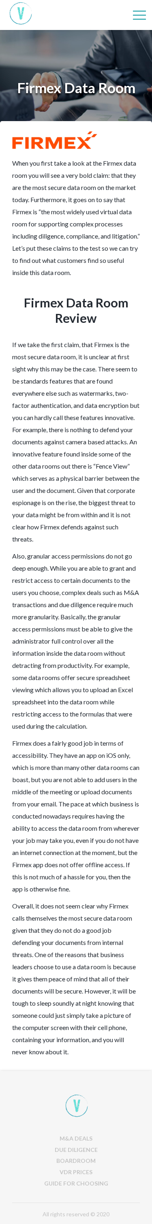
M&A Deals (76, 1138)
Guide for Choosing (76, 1183)
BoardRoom (76, 1160)
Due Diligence (76, 1149)
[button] (139, 15)
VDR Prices (76, 1172)
